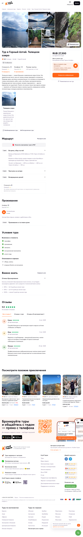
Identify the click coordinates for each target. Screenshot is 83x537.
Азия (3, 514)
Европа (4, 511)
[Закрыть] (45, 150)
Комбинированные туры (11, 130)
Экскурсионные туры (28, 130)
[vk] (66, 459)
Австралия (31, 514)
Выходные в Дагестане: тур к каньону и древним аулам (11, 399)
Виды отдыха (45, 461)
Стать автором (54, 450)
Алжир (30, 523)
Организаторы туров (47, 464)
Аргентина (31, 525)
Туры (42, 458)
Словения (72, 514)
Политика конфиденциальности (26, 497)
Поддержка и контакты (48, 486)
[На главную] (9, 3)
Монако (57, 517)
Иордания (45, 523)
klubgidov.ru (4, 501)
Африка (4, 517)
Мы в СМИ (44, 472)
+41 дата (76, 406)
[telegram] (70, 459)
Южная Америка (7, 528)
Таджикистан (73, 520)
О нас (42, 475)
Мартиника (58, 511)
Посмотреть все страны (35, 528)
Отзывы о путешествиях (48, 466)
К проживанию (19, 72)
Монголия (58, 520)
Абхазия (30, 511)
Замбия (44, 511)
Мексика (58, 514)
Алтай (14, 59)
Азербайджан (32, 520)
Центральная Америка (9, 525)
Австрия (30, 517)
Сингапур (72, 511)
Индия (44, 517)
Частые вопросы (46, 469)
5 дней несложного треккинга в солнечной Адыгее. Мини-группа (72, 401)
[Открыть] (45, 171)
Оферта (16, 497)
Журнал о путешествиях (48, 480)
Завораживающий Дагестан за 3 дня (50, 399)
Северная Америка (8, 520)
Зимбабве (45, 514)
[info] (29, 463)
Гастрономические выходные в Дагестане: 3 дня (31, 399)
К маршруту (6, 72)
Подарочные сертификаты (49, 478)
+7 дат (33, 404)
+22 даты (16, 404)
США (70, 517)
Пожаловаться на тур (67, 81)
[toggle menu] (3, 3)
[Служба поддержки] (78, 533)
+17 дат (53, 404)
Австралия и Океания (8, 523)
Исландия (45, 525)
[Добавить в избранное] (17, 377)
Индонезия (45, 520)
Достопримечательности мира (50, 483)
